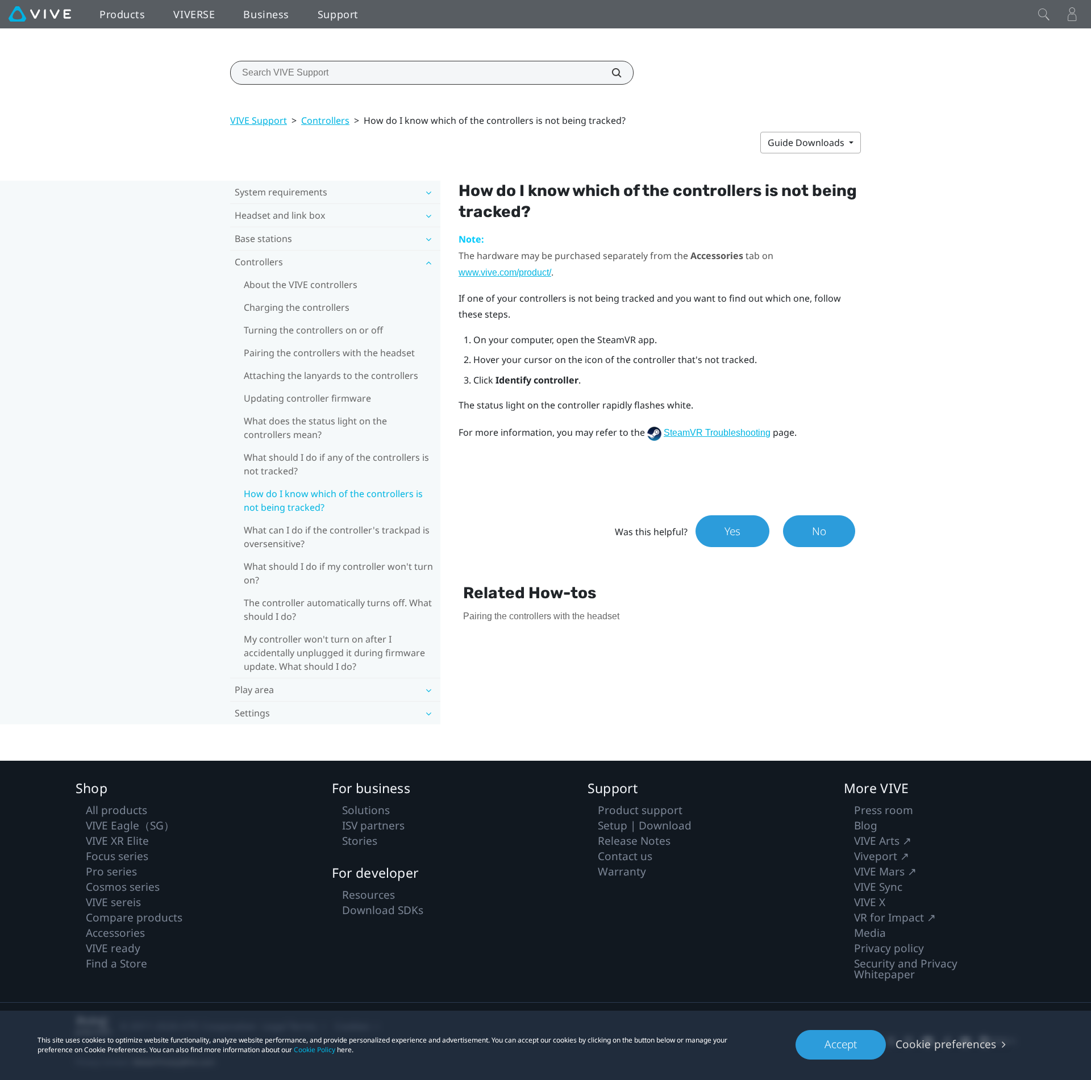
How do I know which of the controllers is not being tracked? (333, 500)
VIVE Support (258, 120)
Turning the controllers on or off (313, 330)
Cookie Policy (314, 1049)
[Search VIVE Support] (610, 72)
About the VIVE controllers (300, 284)
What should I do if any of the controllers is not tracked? (336, 464)
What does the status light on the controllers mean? (315, 428)
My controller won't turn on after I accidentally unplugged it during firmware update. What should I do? (334, 653)
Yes (732, 531)
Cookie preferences (946, 1044)
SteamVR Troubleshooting (717, 432)
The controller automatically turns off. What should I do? (338, 610)
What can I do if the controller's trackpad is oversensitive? (337, 537)
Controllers (325, 120)
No (819, 531)
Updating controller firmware (307, 398)
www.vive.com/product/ (505, 272)
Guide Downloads (807, 142)
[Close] (1044, 14)
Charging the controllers (296, 307)
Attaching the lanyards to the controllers (331, 375)
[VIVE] (40, 14)
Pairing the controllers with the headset (329, 353)
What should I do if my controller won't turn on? (338, 573)
